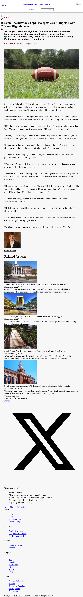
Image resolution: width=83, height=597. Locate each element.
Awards (12, 583)
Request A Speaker (17, 586)
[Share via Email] (1, 26)
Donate (32, 10)
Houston (12, 562)
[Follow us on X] (44, 476)
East (10, 559)
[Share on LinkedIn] (1, 22)
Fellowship (13, 591)
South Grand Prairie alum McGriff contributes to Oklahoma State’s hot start (37, 386)
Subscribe (47, 10)
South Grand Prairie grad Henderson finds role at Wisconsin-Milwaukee (36, 351)
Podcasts (12, 548)
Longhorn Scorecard (17, 533)
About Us (8, 507)
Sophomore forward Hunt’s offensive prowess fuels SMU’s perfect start (35, 284)
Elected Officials (16, 581)
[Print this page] (1, 29)
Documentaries (15, 545)
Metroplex (13, 564)
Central (12, 557)
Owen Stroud (15, 44)
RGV (11, 567)
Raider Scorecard (16, 536)
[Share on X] (1, 19)
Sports (8, 18)
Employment (14, 588)
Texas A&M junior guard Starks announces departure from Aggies (33, 316)
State (11, 517)
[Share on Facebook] (1, 16)
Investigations (15, 519)
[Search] (79, 4)
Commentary (14, 522)
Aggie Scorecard (16, 531)
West (11, 572)
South (11, 569)
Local (11, 514)
